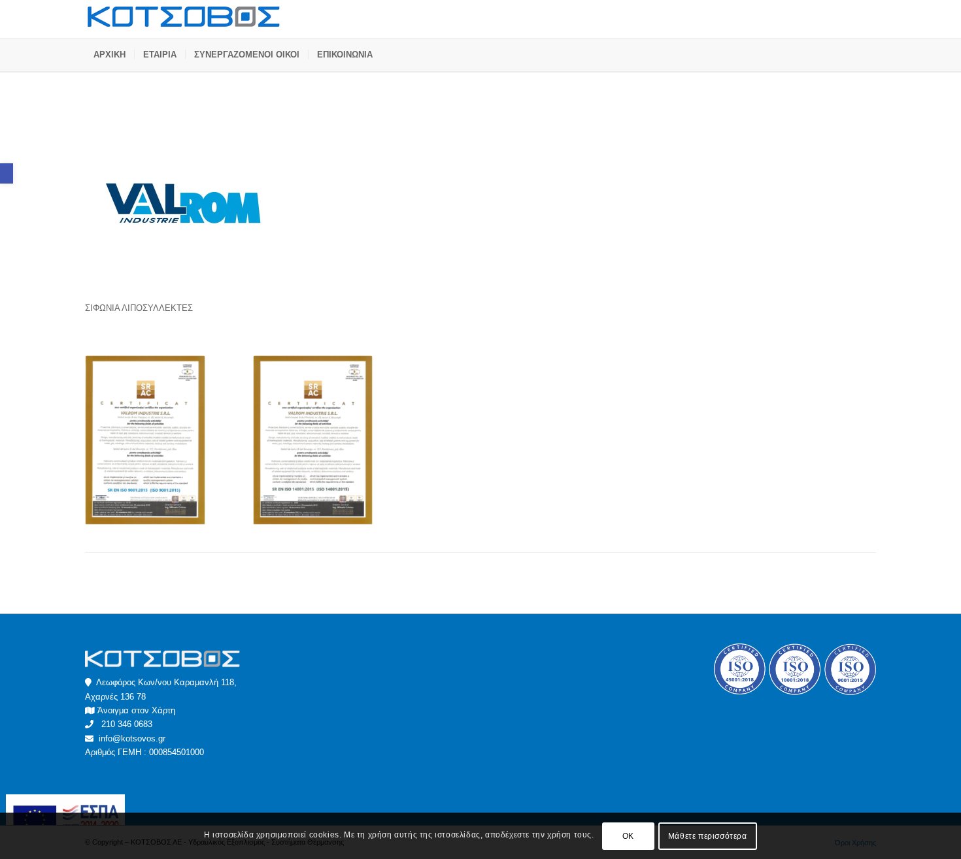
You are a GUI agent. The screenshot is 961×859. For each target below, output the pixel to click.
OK (628, 836)
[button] (6, 173)
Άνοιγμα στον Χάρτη (136, 710)
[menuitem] (109, 55)
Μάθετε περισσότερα (707, 836)
